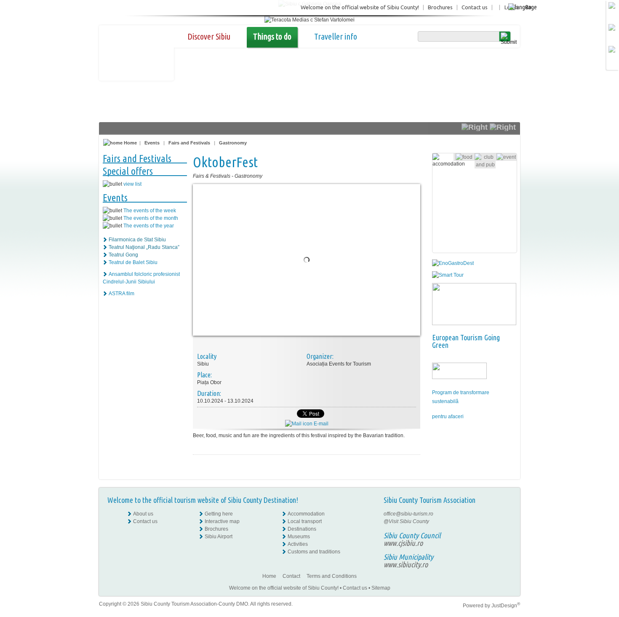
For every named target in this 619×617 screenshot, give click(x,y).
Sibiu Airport (218, 537)
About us (143, 514)
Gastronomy (233, 142)
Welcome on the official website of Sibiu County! (360, 7)
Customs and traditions (314, 552)
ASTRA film (121, 293)
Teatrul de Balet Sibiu (133, 262)
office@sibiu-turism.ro (408, 514)
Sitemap (380, 588)
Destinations (302, 529)
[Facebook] (506, 514)
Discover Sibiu (208, 36)
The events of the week (149, 211)
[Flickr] (506, 521)
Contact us (475, 7)
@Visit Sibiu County (406, 521)
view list (132, 184)
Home (130, 142)
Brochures (440, 7)
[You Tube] (505, 537)
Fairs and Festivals (189, 142)
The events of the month (150, 218)
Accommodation (306, 514)
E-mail (320, 424)
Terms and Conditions (332, 576)
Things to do (272, 36)
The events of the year (148, 226)
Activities (298, 544)
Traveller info (335, 36)
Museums (299, 537)
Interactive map (222, 521)
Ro (528, 7)
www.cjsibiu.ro (403, 543)
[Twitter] (506, 529)
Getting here (219, 514)
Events (152, 142)
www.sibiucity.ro (406, 564)
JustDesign (505, 606)
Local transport (305, 521)
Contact (291, 576)
